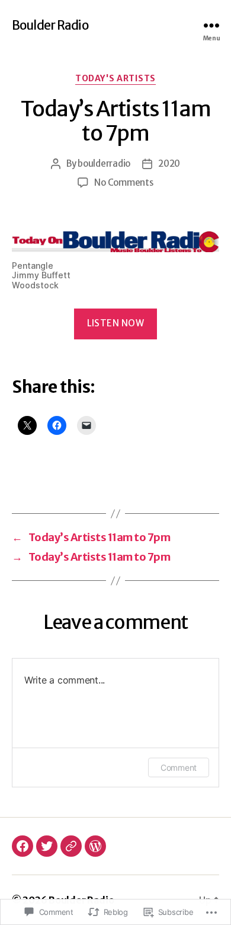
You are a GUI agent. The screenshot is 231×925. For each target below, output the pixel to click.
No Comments (123, 182)
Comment (179, 767)
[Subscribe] (95, 846)
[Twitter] (46, 846)
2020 (169, 163)
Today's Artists (115, 79)
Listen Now (116, 323)
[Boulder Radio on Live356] (71, 846)
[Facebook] (22, 846)
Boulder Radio (50, 25)
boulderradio (104, 163)
